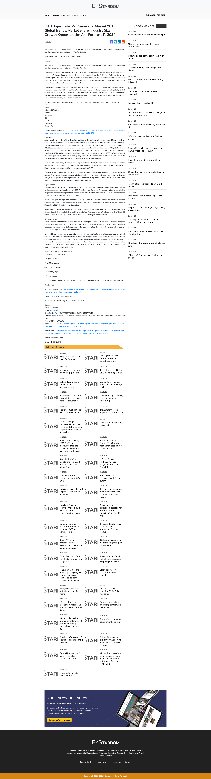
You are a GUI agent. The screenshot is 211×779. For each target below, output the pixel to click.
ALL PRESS (71, 15)
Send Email (53, 310)
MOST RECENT (59, 15)
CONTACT (81, 15)
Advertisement (115, 762)
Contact (128, 762)
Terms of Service (86, 762)
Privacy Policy (101, 762)
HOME (48, 15)
